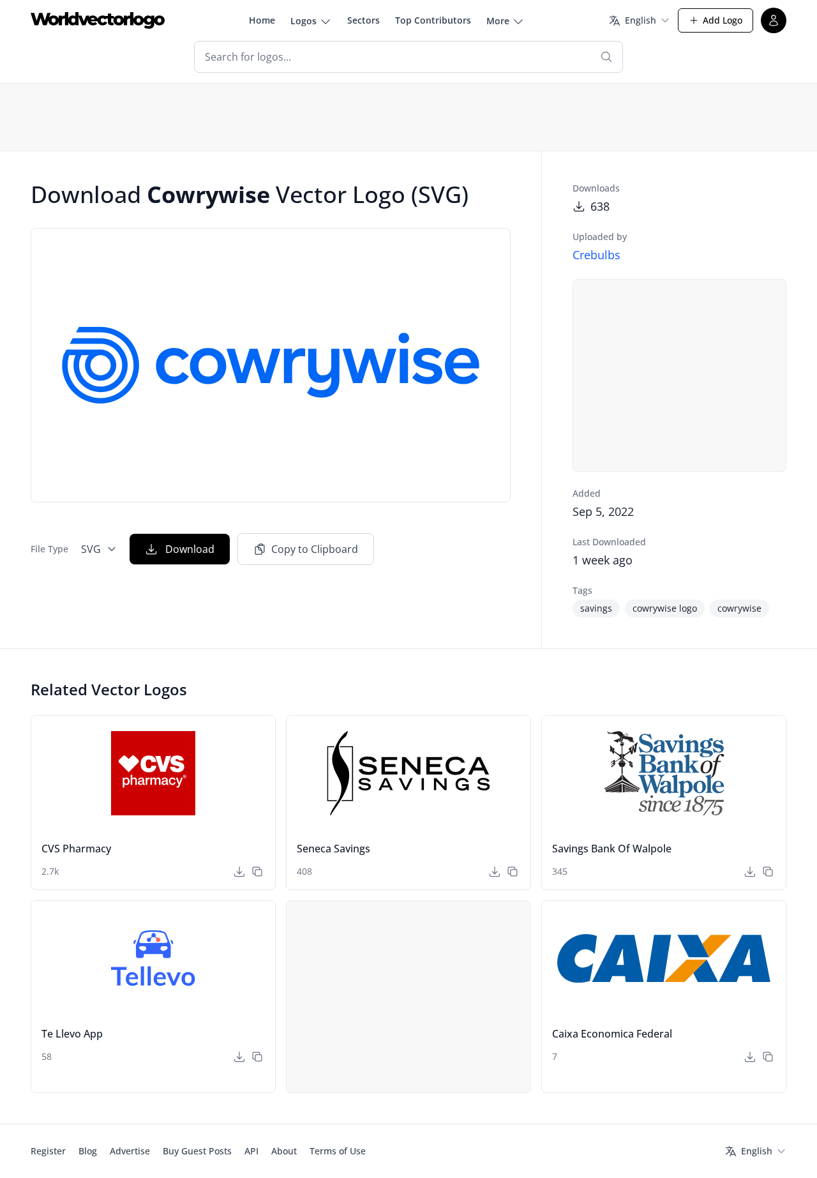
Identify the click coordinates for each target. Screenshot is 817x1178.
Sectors (363, 20)
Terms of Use (338, 1151)
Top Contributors (433, 20)
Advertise (130, 1151)
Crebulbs (596, 254)
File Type (49, 549)
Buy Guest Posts (197, 1151)
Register (48, 1151)
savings (596, 608)
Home (262, 20)
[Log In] (773, 20)
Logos (303, 21)
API (251, 1151)
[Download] (239, 871)
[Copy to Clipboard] (257, 871)
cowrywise (739, 608)
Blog (88, 1151)
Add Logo (722, 20)
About (284, 1151)
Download (189, 549)
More (497, 21)
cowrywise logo (665, 608)
